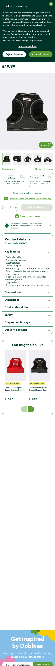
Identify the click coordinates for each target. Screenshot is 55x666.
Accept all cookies (41, 54)
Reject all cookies (14, 54)
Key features (8, 169)
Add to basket (36, 207)
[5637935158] (40, 365)
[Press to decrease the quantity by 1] (4, 207)
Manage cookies (27, 46)
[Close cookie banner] (51, 4)
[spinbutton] (10, 207)
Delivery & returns (44, 169)
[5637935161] (15, 365)
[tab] (6, 159)
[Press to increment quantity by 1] (15, 207)
